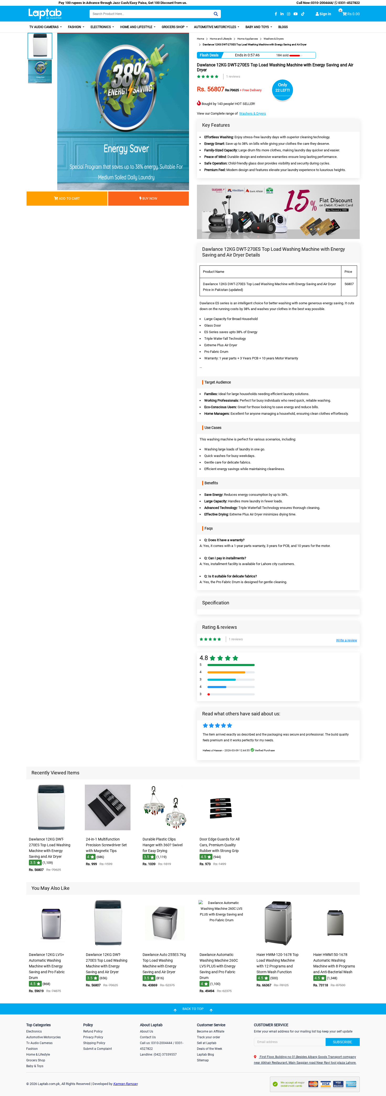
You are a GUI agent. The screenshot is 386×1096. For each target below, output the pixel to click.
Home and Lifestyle (136, 27)
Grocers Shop (173, 27)
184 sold (282, 55)
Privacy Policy (93, 1037)
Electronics (101, 27)
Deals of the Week (209, 1049)
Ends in (241, 55)
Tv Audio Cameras (39, 1043)
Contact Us (148, 1037)
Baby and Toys (258, 27)
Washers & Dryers (252, 113)
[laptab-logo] (45, 14)
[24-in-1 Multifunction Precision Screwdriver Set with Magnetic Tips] (108, 831)
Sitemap (203, 1060)
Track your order (208, 1037)
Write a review (346, 640)
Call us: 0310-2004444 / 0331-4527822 (161, 1046)
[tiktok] (302, 14)
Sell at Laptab (206, 1043)
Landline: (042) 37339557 (158, 1054)
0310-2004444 (321, 3)
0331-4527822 (348, 3)
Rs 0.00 (353, 14)
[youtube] (296, 14)
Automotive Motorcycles (215, 27)
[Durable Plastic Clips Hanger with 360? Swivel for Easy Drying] (164, 831)
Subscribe (342, 1042)
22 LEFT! (282, 90)
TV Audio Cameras (44, 27)
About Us (146, 1031)
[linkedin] (282, 14)
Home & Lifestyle (38, 1054)
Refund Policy (93, 1031)
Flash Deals (209, 55)
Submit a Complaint (97, 1049)
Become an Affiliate (210, 1031)
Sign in (325, 14)
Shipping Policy (94, 1043)
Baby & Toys (34, 1066)
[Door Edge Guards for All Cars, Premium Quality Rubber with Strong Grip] (221, 831)
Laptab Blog (205, 1054)
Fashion (75, 27)
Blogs (283, 27)
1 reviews (233, 76)
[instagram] (288, 14)
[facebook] (276, 14)
